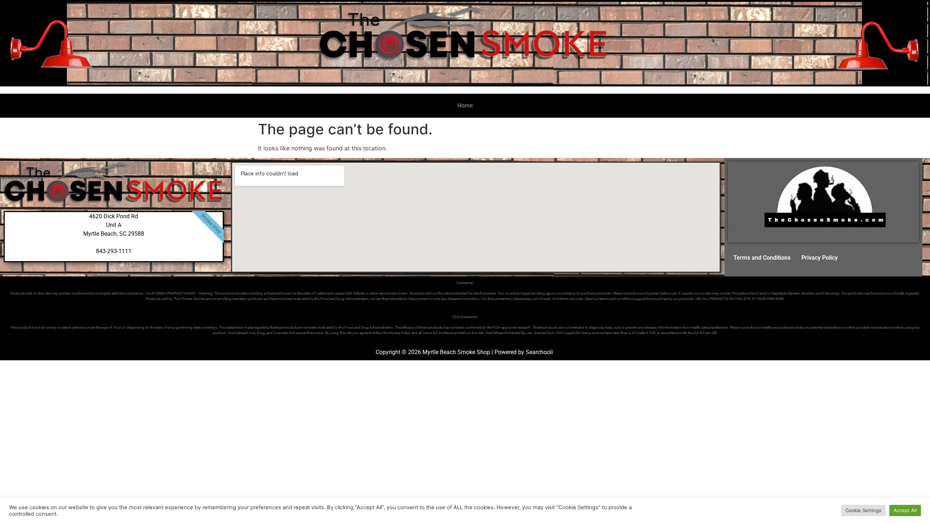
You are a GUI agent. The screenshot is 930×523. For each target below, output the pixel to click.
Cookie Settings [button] (863, 510)
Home (465, 105)
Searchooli (539, 352)
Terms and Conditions (761, 257)
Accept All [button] (905, 510)
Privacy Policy (819, 257)
